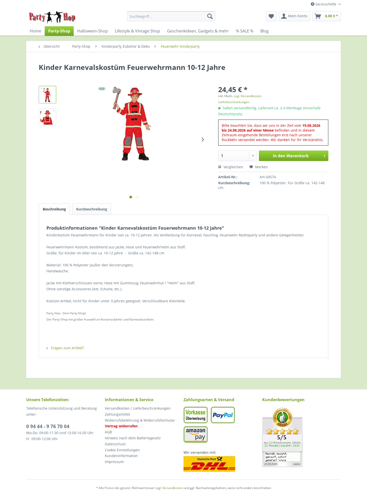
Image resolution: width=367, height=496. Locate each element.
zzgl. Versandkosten (247, 96)
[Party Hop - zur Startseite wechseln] (52, 17)
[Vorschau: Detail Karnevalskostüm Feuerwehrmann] (47, 117)
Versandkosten (172, 488)
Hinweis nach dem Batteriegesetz (133, 438)
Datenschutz (115, 444)
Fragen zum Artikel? (67, 347)
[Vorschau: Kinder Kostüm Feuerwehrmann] (47, 94)
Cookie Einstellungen (122, 450)
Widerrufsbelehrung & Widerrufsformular (140, 420)
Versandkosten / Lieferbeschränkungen (138, 408)
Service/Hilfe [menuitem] (325, 4)
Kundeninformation (121, 455)
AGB (108, 432)
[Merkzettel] (271, 16)
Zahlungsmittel (117, 414)
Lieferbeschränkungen (233, 102)
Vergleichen (232, 167)
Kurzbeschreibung (91, 209)
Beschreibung (54, 209)
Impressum (114, 461)
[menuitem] (171, 16)
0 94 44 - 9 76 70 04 (47, 426)
